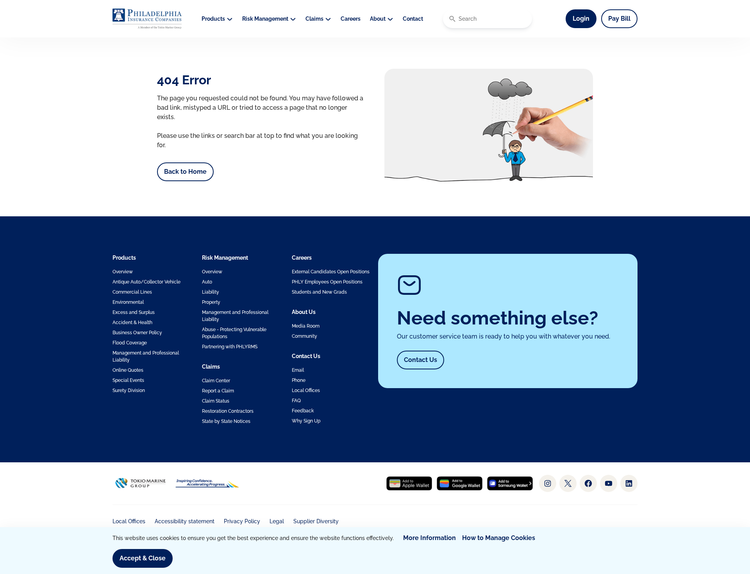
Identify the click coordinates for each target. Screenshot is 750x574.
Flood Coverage (129, 343)
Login (584, 18)
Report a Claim (218, 391)
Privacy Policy (242, 521)
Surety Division (128, 390)
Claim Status (215, 401)
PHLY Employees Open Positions (327, 282)
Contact (413, 19)
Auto (207, 282)
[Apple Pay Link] (409, 483)
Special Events (128, 380)
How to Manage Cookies (498, 538)
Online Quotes (127, 370)
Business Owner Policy (137, 332)
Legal (277, 521)
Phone (298, 380)
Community (304, 336)
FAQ (296, 400)
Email (298, 370)
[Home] (147, 19)
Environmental (128, 302)
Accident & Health (132, 322)
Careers (351, 19)
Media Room (306, 326)
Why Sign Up (306, 421)
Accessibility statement (184, 521)
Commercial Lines (132, 292)
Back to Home (185, 171)
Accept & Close (143, 558)
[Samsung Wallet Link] (510, 483)
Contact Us (420, 360)
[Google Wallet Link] (459, 483)
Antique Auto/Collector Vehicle (146, 282)
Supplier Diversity (316, 521)
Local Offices (306, 390)
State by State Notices (226, 421)
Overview (122, 272)
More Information (429, 538)
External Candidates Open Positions (331, 272)
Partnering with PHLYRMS (229, 346)
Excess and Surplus (133, 312)
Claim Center (216, 380)
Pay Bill (619, 18)
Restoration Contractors (228, 411)
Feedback (303, 411)
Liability (210, 292)
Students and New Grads (319, 292)
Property (211, 302)
